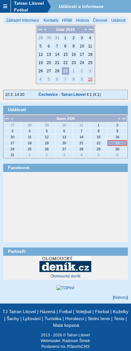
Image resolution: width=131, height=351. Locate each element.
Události (118, 20)
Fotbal (65, 311)
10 (82, 46)
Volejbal (83, 311)
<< (40, 29)
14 (57, 54)
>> (91, 29)
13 (49, 54)
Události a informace (81, 6)
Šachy (13, 318)
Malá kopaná (66, 325)
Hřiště (67, 20)
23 (74, 63)
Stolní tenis (99, 318)
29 (40, 38)
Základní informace (22, 20)
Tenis (119, 318)
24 (82, 63)
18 (90, 54)
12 (40, 54)
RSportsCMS (78, 346)
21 (57, 63)
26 (40, 71)
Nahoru (120, 297)
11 (90, 46)
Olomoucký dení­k (65, 276)
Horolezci (74, 318)
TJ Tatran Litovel (19, 311)
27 (49, 71)
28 (57, 71)
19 (40, 63)
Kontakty (51, 20)
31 (57, 38)
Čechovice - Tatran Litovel (62, 94)
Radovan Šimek (76, 341)
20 (49, 63)
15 (65, 54)
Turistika (53, 318)
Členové (100, 20)
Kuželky (120, 311)
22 (65, 63)
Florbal (102, 311)
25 (90, 63)
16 (74, 54)
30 (49, 38)
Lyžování (32, 318)
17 (82, 54)
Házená (47, 311)
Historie (82, 20)
